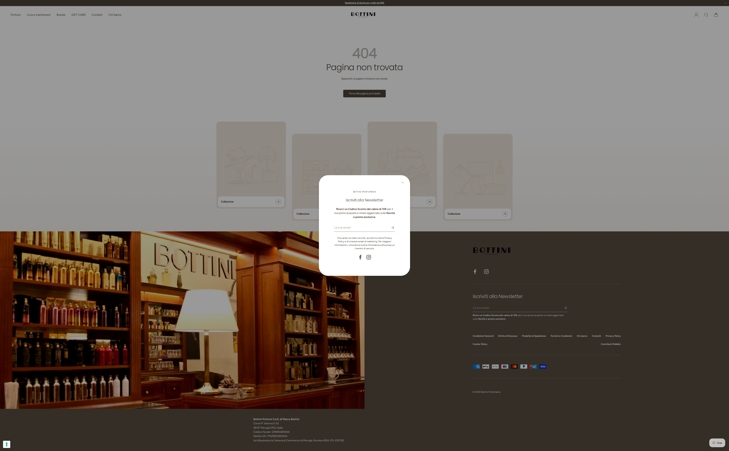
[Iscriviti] (390, 227)
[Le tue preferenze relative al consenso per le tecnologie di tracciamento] (6, 444)
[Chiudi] (402, 182)
